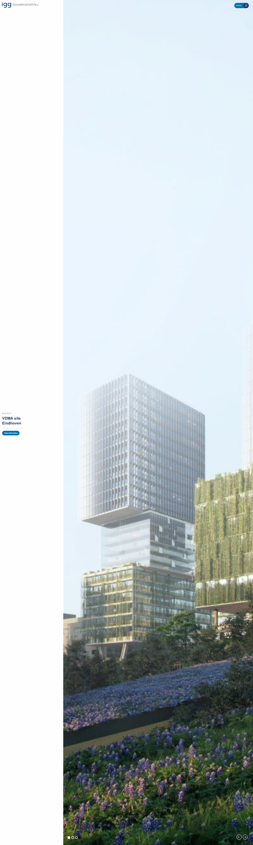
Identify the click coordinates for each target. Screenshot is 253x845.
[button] (68, 837)
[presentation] (239, 836)
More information (10, 433)
